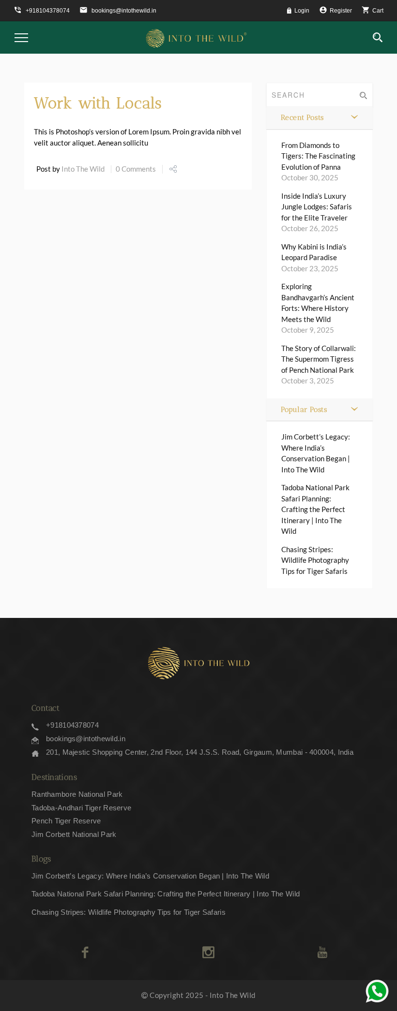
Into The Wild (83, 168)
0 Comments (136, 168)
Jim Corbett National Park (74, 834)
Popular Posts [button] (304, 409)
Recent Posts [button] (302, 117)
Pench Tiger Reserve (66, 821)
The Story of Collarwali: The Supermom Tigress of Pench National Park (318, 359)
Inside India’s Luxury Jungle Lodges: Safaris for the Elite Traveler (316, 206)
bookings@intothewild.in (85, 738)
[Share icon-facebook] (85, 952)
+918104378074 (72, 725)
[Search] (377, 37)
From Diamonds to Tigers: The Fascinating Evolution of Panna (318, 156)
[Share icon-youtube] (322, 952)
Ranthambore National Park (77, 794)
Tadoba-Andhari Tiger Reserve (81, 808)
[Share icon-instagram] (208, 952)
